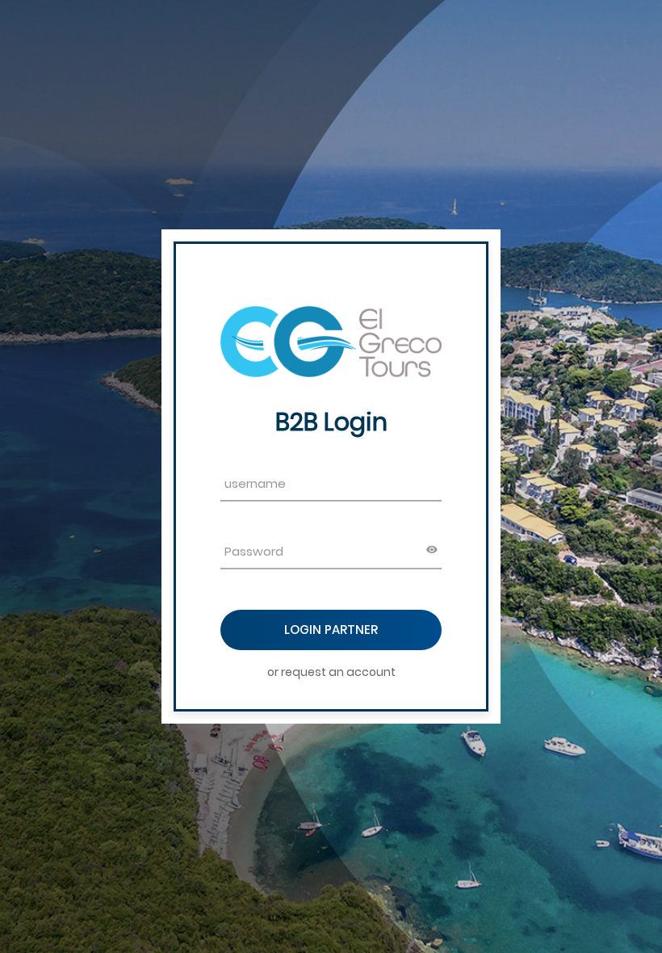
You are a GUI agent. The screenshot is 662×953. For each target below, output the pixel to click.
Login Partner (331, 629)
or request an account (331, 672)
